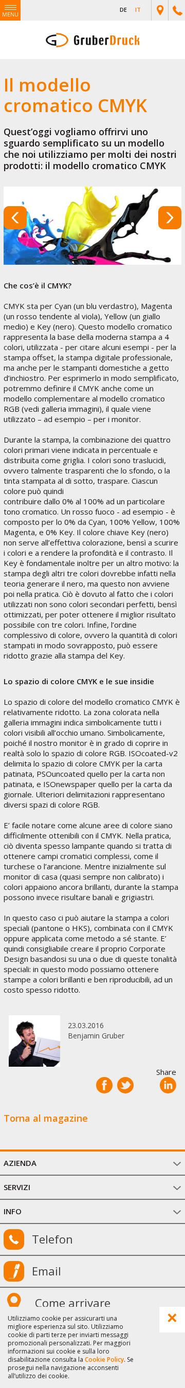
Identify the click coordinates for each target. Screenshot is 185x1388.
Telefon (52, 1239)
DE (123, 9)
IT (138, 9)
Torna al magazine (46, 1118)
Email (46, 1271)
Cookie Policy (104, 1359)
